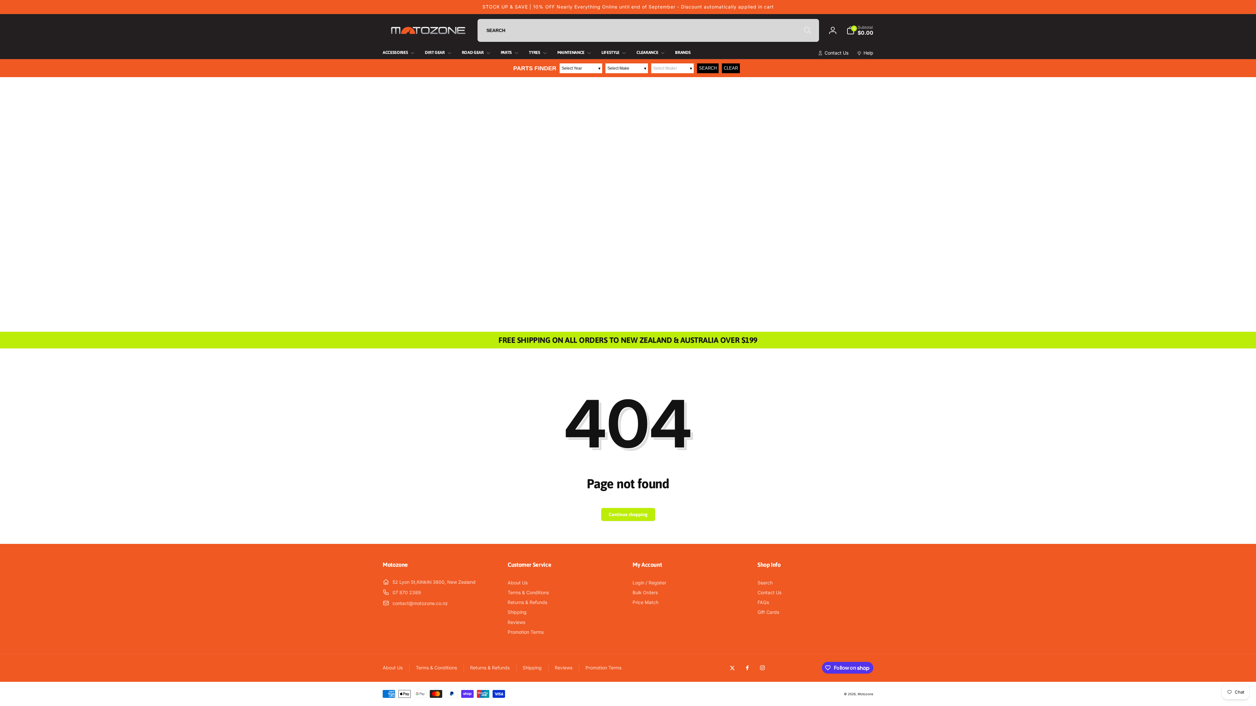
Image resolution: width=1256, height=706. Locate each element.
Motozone (865, 694)
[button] (859, 30)
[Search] (807, 30)
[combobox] (648, 30)
